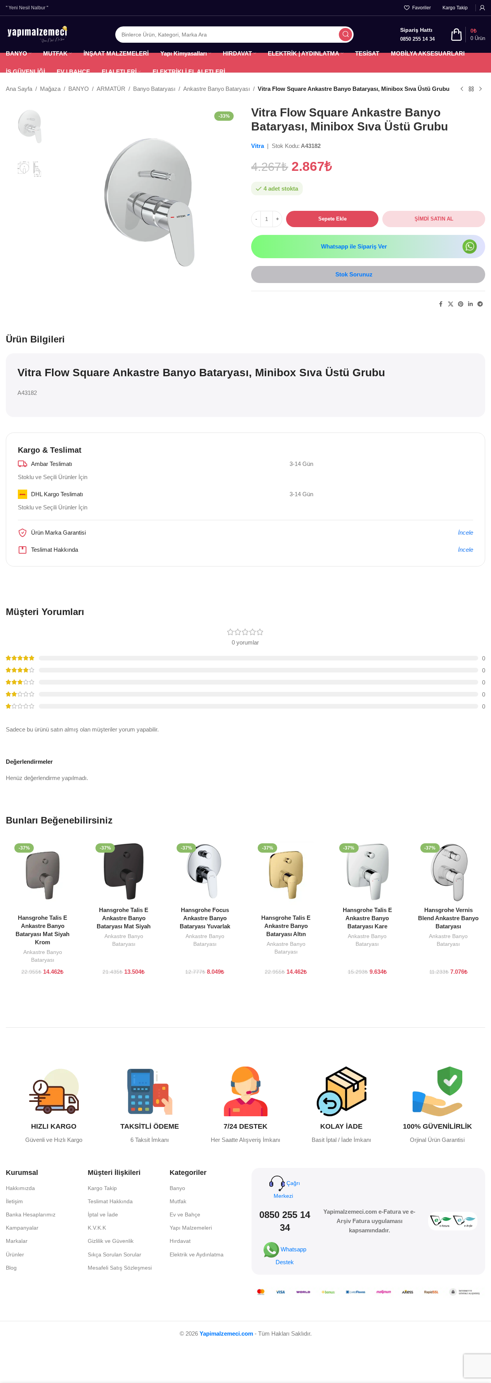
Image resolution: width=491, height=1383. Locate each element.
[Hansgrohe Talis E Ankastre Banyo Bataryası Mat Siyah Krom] (42, 875)
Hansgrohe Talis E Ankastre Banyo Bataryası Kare (367, 918)
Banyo (177, 1188)
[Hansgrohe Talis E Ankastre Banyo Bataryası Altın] (286, 875)
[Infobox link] (54, 1105)
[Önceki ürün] (462, 89)
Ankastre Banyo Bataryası (216, 88)
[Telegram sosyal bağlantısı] (480, 304)
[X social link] (451, 304)
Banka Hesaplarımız (31, 1214)
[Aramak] (345, 34)
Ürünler (15, 1254)
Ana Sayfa (19, 88)
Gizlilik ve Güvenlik (111, 1241)
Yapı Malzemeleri (191, 1228)
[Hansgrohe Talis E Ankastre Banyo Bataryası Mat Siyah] (123, 871)
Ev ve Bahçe (185, 1214)
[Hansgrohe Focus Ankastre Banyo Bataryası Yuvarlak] (205, 871)
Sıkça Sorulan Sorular (114, 1254)
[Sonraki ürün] (480, 89)
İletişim (14, 1201)
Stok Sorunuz (354, 274)
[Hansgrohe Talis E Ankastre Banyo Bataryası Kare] (367, 871)
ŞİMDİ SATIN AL (434, 219)
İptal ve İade (103, 1214)
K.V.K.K (97, 1228)
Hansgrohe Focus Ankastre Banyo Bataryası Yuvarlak (205, 918)
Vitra (258, 145)
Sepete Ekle (332, 219)
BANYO (78, 88)
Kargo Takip (102, 1188)
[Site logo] (37, 33)
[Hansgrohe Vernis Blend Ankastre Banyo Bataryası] (448, 871)
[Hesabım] (482, 8)
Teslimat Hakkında (110, 1201)
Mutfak (178, 1201)
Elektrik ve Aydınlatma (197, 1254)
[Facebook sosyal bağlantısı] (441, 304)
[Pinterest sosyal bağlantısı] (461, 304)
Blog (11, 1268)
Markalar (17, 1241)
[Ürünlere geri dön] (471, 89)
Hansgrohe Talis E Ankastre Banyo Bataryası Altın (286, 925)
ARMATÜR (111, 88)
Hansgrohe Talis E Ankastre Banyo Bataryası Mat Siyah (124, 918)
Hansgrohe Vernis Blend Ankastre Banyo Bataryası (448, 918)
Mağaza (50, 88)
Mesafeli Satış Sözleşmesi (120, 1268)
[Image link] (469, 246)
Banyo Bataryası (154, 88)
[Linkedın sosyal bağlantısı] (470, 304)
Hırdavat (180, 1241)
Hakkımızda (20, 1188)
